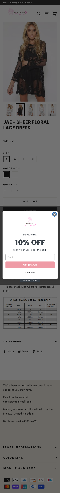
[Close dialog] (54, 214)
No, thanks (30, 272)
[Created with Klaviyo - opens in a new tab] (30, 280)
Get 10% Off (30, 264)
